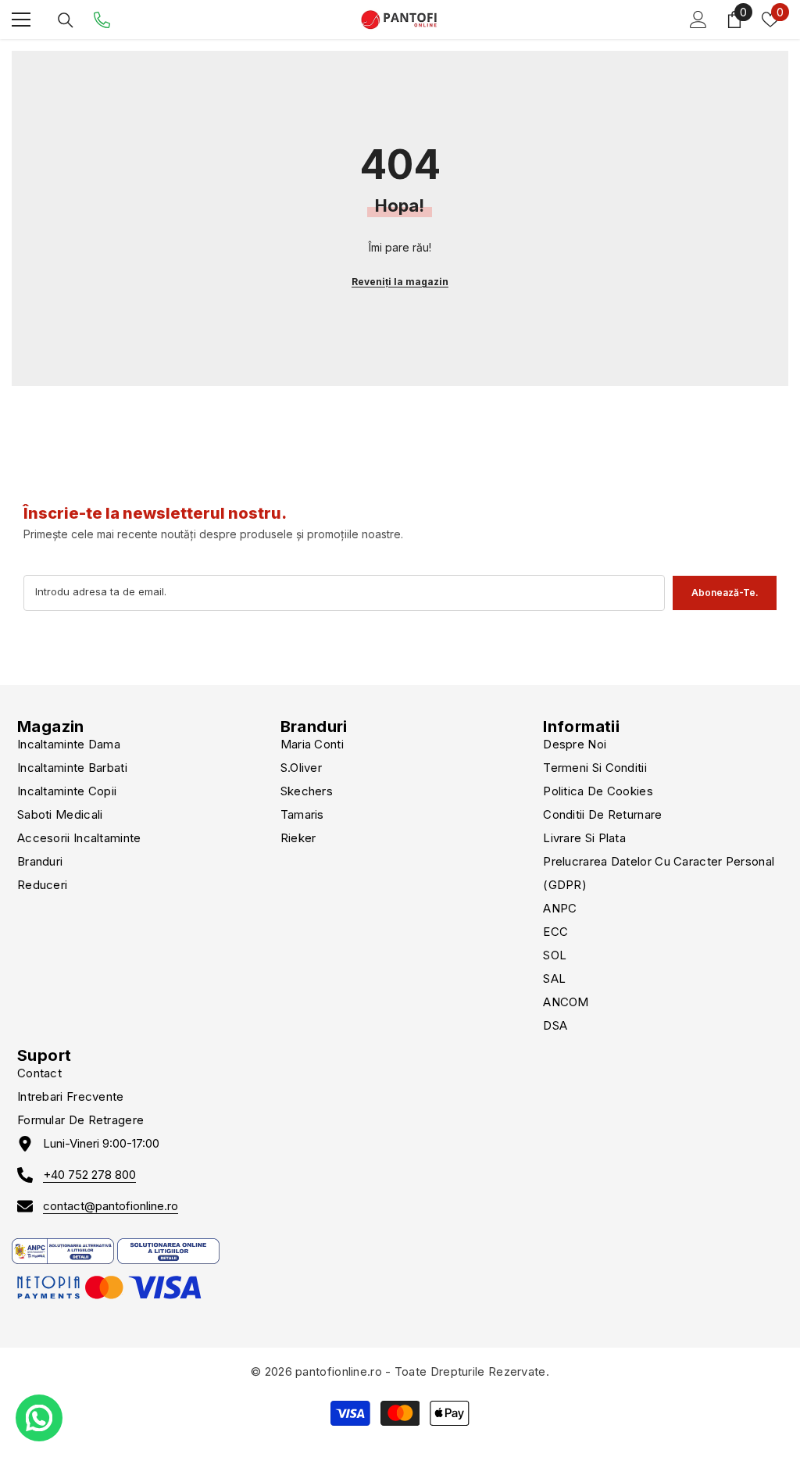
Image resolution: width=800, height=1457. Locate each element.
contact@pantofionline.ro (110, 1205)
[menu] (21, 19)
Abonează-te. (725, 592)
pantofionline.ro (338, 1371)
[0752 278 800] (102, 20)
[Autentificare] (698, 19)
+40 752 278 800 (89, 1174)
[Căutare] (65, 20)
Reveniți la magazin (400, 281)
